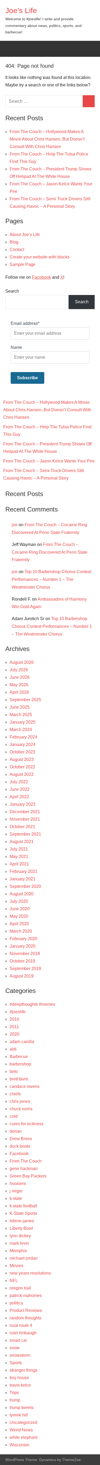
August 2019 (22, 976)
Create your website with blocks (40, 257)
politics (16, 1303)
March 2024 (21, 729)
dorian (16, 1131)
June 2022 (20, 789)
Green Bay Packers (28, 1176)
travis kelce (20, 1385)
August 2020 (22, 894)
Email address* (25, 323)
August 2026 (22, 662)
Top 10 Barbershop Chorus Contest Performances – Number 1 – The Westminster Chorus (51, 579)
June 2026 (20, 677)
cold (14, 1116)
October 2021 (22, 826)
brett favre (19, 1079)
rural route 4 (21, 1325)
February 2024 (23, 737)
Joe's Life (21, 10)
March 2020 (21, 931)
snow (15, 1348)
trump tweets (22, 1407)
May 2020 (19, 916)
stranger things (24, 1370)
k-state (16, 1198)
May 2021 (19, 856)
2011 (14, 1026)
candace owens (24, 1086)
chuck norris (21, 1109)
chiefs (15, 1094)
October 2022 (22, 767)
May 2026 (19, 684)
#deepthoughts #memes (32, 1004)
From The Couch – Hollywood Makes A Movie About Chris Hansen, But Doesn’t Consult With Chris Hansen (47, 139)
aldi (13, 1049)
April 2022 (19, 797)
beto (14, 1071)
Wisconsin (19, 1445)
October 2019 (22, 961)
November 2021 (25, 819)
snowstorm (20, 1355)
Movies (16, 1265)
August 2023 (22, 759)
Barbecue (19, 1056)
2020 (14, 1034)
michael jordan (24, 1258)
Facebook (41, 277)
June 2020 (20, 909)
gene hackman (24, 1168)
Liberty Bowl (21, 1228)
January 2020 (22, 946)
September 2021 (25, 834)
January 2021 (22, 879)
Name (16, 347)
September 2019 (25, 968)
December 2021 (25, 811)
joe (15, 524)
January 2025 (22, 722)
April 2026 (19, 692)
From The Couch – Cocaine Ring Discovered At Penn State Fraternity (49, 552)
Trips (14, 1392)
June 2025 (20, 707)
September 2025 (25, 699)
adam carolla (22, 1041)
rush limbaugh (23, 1333)
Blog (14, 242)
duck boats (20, 1146)
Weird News (21, 1430)
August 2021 (22, 841)
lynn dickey (20, 1236)
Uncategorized (23, 1422)
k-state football (23, 1206)
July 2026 (19, 670)
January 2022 (22, 804)
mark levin (19, 1243)
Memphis (18, 1250)
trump (15, 1400)
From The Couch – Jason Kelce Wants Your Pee (49, 461)
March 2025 (21, 714)
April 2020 (19, 923)
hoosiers (18, 1183)
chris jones (20, 1101)
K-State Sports (23, 1213)
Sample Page (22, 264)
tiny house (19, 1377)
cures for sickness (26, 1123)
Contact (17, 249)
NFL (14, 1280)
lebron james (22, 1221)
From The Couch (26, 1161)
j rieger (16, 1191)
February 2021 (23, 871)
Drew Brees (21, 1138)
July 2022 (19, 782)
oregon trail (20, 1288)
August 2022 (22, 774)
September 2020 (25, 886)
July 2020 (19, 901)
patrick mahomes (26, 1295)
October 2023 (22, 752)
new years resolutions (30, 1273)
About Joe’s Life (25, 234)
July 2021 (19, 849)
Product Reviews (26, 1310)
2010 (14, 1019)
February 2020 (23, 938)
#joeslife (18, 1011)
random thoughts (25, 1318)
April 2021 (19, 864)
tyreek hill (19, 1415)
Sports (16, 1362)
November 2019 (25, 953)
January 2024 (22, 744)
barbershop (20, 1064)
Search (12, 291)
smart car (18, 1340)
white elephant (23, 1437)
